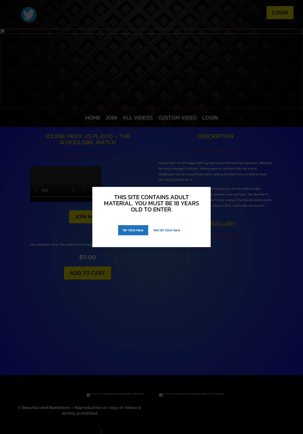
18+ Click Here (133, 230)
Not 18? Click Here (167, 230)
